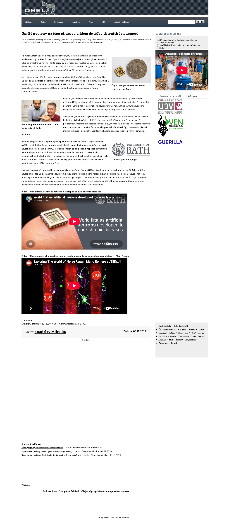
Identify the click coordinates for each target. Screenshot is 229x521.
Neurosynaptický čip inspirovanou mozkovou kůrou (42, 448)
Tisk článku (86, 340)
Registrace (76, 22)
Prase (172, 336)
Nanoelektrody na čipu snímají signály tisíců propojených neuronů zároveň (51, 455)
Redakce (28, 22)
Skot (171, 340)
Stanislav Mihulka (50, 331)
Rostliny (201, 336)
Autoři (43, 22)
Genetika (162, 333)
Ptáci (193, 336)
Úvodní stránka (165, 326)
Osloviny (201, 333)
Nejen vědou (183, 333)
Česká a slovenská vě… (168, 329)
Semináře (162, 340)
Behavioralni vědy (181, 326)
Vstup (90, 22)
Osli (193, 333)
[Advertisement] (151, 8)
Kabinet (172, 333)
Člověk (183, 329)
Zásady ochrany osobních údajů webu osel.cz (114, 517)
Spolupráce (58, 22)
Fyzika (201, 329)
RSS (103, 22)
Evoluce (192, 329)
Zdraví (174, 343)
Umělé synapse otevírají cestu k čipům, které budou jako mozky (46, 451)
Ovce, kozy (163, 336)
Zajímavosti (163, 343)
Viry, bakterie (190, 340)
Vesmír (179, 340)
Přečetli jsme (183, 336)
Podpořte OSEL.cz (121, 22)
